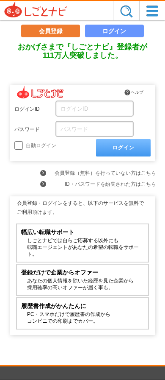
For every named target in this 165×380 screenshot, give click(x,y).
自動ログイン (40, 145)
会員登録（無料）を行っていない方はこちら (105, 173)
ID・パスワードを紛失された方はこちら (110, 184)
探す (126, 10)
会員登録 (51, 31)
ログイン (114, 31)
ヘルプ (133, 92)
